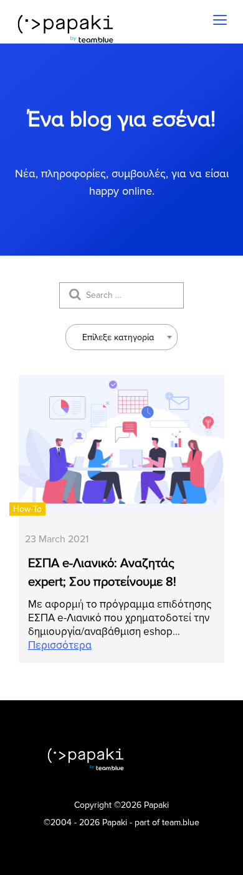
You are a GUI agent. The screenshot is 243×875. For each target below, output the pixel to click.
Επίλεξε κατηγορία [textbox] (118, 337)
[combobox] (121, 337)
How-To (27, 509)
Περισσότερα (60, 645)
